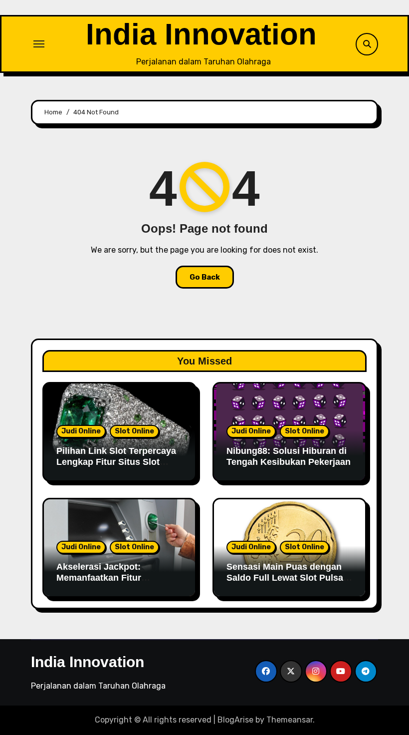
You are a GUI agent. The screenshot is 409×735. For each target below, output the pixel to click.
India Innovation (201, 34)
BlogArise (235, 720)
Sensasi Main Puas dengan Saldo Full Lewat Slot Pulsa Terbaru (284, 577)
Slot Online (134, 431)
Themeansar (289, 720)
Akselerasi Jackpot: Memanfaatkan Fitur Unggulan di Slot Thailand (111, 577)
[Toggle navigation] (39, 44)
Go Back (205, 277)
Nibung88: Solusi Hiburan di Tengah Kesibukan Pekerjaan (288, 456)
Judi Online (81, 431)
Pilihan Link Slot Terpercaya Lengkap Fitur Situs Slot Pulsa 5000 (116, 461)
